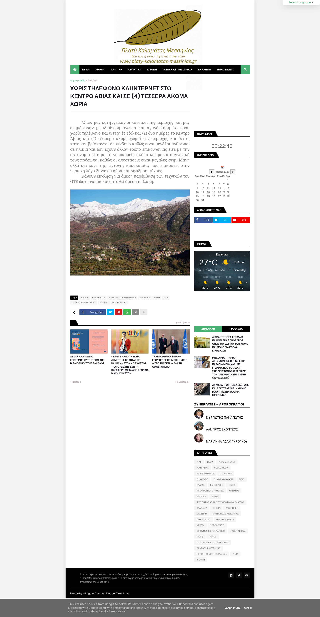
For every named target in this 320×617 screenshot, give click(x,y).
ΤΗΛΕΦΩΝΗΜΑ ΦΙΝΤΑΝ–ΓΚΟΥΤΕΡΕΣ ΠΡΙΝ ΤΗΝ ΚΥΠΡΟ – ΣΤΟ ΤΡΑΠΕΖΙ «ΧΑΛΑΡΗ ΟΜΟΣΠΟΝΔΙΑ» (169, 362)
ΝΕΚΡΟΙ (200, 525)
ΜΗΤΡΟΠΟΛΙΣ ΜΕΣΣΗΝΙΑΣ (226, 513)
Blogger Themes (94, 593)
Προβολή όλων (182, 322)
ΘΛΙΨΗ (215, 496)
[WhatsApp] (127, 312)
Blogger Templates (118, 593)
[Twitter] (110, 312)
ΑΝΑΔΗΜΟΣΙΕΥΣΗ (205, 473)
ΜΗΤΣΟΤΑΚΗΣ (204, 519)
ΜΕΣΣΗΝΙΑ (202, 513)
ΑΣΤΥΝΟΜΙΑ (226, 473)
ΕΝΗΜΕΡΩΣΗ (98, 297)
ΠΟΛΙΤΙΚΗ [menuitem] (116, 69)
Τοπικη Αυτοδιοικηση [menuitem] (177, 69)
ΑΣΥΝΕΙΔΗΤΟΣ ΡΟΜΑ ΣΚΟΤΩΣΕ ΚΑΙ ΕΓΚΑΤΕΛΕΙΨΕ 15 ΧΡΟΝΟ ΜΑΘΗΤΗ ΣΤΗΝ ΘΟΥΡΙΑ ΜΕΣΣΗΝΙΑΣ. (230, 390)
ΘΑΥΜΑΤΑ (201, 496)
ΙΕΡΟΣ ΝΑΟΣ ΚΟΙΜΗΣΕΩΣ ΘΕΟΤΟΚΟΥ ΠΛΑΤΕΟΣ (220, 502)
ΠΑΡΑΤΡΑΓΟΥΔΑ (238, 530)
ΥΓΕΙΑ (235, 553)
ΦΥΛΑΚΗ (201, 559)
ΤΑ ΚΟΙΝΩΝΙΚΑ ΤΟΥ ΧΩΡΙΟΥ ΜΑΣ (213, 542)
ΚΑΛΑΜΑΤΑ (145, 297)
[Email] (135, 312)
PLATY (210, 462)
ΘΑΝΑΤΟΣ (234, 490)
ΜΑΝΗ (157, 297)
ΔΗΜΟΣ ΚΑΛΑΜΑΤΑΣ (223, 479)
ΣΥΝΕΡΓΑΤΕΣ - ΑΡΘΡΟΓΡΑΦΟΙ (219, 404)
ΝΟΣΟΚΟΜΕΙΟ (217, 525)
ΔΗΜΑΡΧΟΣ (202, 479)
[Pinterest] (118, 312)
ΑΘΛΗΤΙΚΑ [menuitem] (134, 69)
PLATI (199, 462)
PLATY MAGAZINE (227, 462)
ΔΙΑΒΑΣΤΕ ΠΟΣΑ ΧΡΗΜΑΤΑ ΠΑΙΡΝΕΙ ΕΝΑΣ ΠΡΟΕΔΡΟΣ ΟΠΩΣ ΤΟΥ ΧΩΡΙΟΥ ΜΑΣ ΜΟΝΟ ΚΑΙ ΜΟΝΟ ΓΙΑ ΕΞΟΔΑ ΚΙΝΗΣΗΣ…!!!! (230, 344)
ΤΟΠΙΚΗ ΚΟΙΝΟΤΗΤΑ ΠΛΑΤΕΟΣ (212, 553)
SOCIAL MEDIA (119, 302)
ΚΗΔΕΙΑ (216, 508)
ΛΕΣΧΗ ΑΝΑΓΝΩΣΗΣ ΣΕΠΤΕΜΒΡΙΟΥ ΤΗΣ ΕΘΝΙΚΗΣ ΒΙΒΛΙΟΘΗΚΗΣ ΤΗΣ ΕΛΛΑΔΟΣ (87, 360)
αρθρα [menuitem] (99, 69)
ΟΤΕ (166, 297)
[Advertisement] (222, 102)
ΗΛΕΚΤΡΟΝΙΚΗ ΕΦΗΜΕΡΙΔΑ (122, 297)
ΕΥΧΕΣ (232, 485)
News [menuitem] (86, 69)
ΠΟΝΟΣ (212, 536)
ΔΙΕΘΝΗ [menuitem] (152, 69)
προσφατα (236, 329)
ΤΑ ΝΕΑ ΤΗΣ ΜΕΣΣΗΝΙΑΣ (84, 302)
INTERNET (103, 302)
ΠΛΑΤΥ (200, 536)
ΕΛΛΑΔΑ (93, 80)
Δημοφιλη (208, 329)
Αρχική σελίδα (77, 80)
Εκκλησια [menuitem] (204, 69)
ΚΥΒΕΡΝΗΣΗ (232, 508)
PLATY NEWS (203, 467)
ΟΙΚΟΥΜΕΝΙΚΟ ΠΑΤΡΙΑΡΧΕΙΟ (211, 530)
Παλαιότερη (181, 382)
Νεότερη (76, 382)
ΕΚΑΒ (241, 479)
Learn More (232, 607)
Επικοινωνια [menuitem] (225, 69)
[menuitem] (74, 69)
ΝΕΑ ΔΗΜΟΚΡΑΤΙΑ (225, 519)
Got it (248, 607)
